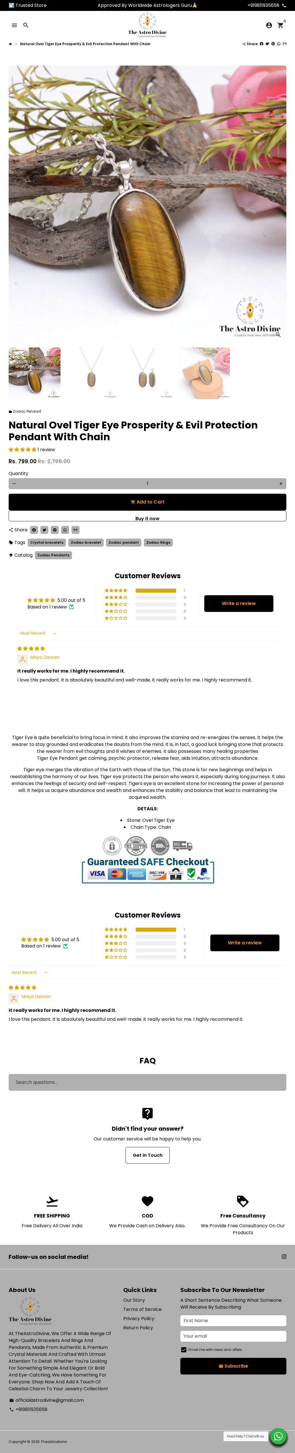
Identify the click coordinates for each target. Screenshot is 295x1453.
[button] (23, 449)
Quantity (18, 473)
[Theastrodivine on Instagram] (284, 1256)
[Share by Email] (284, 43)
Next (278, 204)
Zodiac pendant (124, 542)
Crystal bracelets (46, 542)
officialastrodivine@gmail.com (46, 1400)
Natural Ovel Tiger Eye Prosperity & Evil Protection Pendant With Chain (85, 43)
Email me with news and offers (215, 1349)
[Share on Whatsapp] (279, 43)
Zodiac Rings (158, 542)
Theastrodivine (54, 1441)
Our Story (134, 1300)
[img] (31, 648)
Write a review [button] (239, 603)
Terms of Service (142, 1309)
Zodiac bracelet (86, 542)
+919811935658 (28, 1409)
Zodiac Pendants (53, 555)
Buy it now (147, 518)
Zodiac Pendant (25, 411)
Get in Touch (147, 1155)
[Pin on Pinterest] (273, 43)
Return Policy (138, 1327)
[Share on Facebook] (261, 43)
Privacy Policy (138, 1318)
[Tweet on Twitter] (267, 43)
